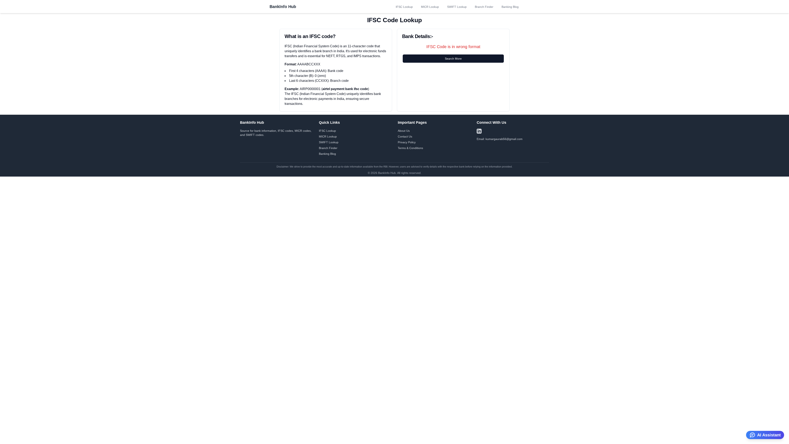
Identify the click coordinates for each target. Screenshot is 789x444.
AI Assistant (769, 435)
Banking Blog (510, 6)
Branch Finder (484, 6)
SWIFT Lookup (457, 6)
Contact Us (405, 136)
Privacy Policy (407, 142)
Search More (453, 58)
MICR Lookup (430, 6)
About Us (404, 130)
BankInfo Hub (283, 6)
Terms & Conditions (410, 148)
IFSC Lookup (404, 6)
